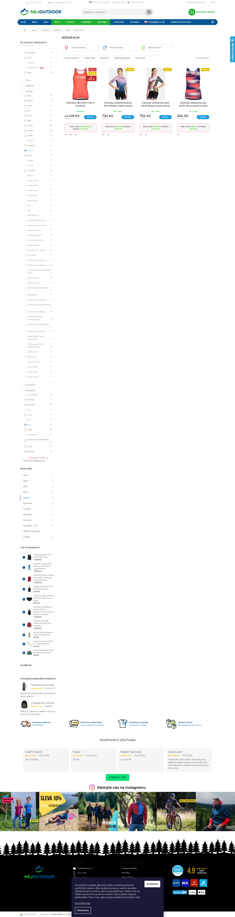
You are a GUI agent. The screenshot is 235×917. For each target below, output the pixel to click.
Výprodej (27, 514)
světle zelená (39, 195)
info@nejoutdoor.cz (85, 868)
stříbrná (39, 140)
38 (103, 134)
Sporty (26, 497)
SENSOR (39, 399)
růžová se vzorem (39, 235)
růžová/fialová (39, 215)
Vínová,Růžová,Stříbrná (39, 260)
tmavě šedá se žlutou (39, 240)
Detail (90, 117)
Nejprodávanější (122, 58)
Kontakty (120, 2)
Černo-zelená (39, 371)
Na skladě (39, 52)
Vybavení (27, 503)
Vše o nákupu (137, 2)
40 (108, 134)
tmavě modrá (39, 180)
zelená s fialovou (39, 245)
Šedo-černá (39, 357)
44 (75, 134)
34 (65, 134)
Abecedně (140, 58)
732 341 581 (81, 873)
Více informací (83, 903)
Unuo (39, 414)
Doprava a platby (101, 2)
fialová (39, 100)
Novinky (27, 520)
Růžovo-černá (39, 376)
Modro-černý (39, 351)
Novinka (39, 62)
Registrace (200, 2)
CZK (213, 2)
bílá (39, 110)
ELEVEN (39, 451)
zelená (39, 105)
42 (146, 134)
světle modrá (39, 190)
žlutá (39, 95)
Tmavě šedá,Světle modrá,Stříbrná (39, 318)
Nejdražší (104, 58)
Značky (26, 537)
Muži (25, 475)
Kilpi (39, 424)
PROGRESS (39, 394)
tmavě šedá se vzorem (39, 220)
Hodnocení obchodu (117, 740)
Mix (39, 205)
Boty (25, 492)
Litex (39, 409)
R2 (39, 419)
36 (70, 134)
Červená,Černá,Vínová (39, 331)
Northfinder (39, 434)
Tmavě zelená (39, 185)
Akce (39, 57)
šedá (39, 120)
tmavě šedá (39, 200)
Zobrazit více (117, 777)
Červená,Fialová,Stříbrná (39, 299)
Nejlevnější (90, 58)
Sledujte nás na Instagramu (121, 787)
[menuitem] (23, 22)
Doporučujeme (71, 58)
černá (39, 115)
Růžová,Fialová (39, 283)
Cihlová (39, 160)
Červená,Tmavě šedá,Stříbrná (39, 306)
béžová (39, 175)
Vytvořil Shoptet (29, 914)
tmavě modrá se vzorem (39, 225)
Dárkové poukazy (31, 531)
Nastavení (83, 910)
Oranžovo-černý (39, 362)
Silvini (39, 446)
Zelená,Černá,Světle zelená (39, 325)
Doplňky (27, 509)
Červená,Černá (39, 278)
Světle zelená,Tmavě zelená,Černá (39, 337)
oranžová (39, 145)
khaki (39, 155)
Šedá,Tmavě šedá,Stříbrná (39, 289)
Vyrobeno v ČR (39, 67)
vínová (39, 165)
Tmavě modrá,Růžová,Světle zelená (39, 271)
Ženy (25, 481)
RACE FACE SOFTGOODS (39, 441)
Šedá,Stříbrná (39, 294)
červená (39, 130)
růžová (39, 150)
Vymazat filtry (37, 458)
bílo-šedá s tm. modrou (39, 250)
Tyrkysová (39, 170)
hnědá (39, 135)
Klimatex (39, 404)
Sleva (39, 72)
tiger (39, 210)
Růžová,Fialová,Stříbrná (39, 265)
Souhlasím (152, 884)
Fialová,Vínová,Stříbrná (39, 311)
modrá (39, 125)
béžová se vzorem (39, 230)
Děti (25, 486)
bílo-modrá (39, 255)
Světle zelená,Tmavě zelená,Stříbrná (39, 345)
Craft (39, 429)
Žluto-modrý (39, 366)
